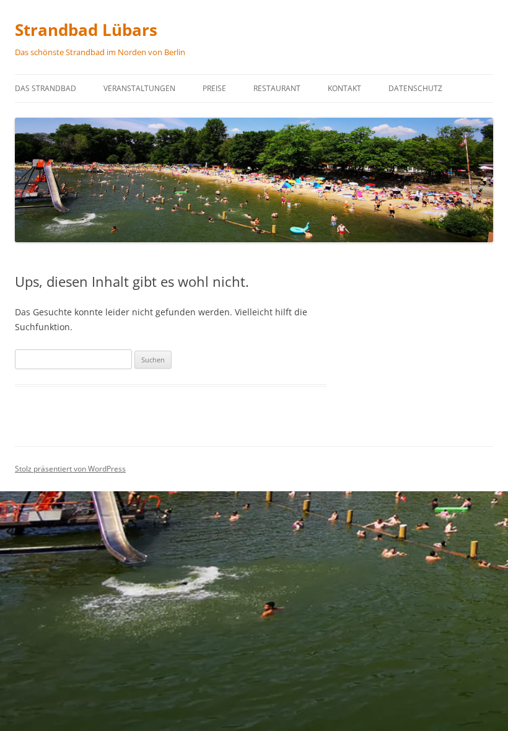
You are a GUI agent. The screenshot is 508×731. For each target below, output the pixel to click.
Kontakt (344, 88)
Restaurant (276, 88)
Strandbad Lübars (86, 30)
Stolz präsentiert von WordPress (70, 468)
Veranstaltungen (139, 88)
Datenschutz (415, 88)
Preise (214, 88)
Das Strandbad (45, 88)
